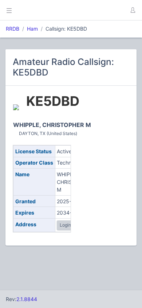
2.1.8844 (26, 299)
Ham (32, 29)
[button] (132, 10)
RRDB (12, 29)
